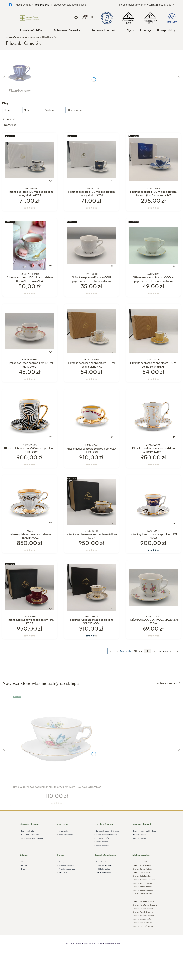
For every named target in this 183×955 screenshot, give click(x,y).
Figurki (130, 30)
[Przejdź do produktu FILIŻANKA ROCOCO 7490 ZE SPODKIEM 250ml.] (153, 588)
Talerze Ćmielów (102, 845)
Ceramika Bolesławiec (105, 855)
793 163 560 (42, 4)
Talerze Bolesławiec (103, 872)
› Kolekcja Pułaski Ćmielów (142, 912)
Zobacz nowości (167, 683)
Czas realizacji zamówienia (31, 838)
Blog (22, 869)
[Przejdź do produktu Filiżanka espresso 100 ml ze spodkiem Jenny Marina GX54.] (92, 160)
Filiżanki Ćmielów (102, 838)
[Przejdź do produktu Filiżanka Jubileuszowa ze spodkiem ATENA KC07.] (92, 502)
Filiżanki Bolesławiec (103, 865)
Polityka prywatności (66, 865)
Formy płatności (27, 831)
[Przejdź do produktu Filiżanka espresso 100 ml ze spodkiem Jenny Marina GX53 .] (30, 160)
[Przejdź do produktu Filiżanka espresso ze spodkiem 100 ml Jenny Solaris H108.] (153, 331)
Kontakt (23, 865)
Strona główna (12, 37)
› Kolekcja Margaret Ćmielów (143, 901)
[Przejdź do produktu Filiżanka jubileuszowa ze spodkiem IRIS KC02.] (153, 502)
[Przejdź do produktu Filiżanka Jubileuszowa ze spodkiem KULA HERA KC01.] (92, 417)
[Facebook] (10, 4)
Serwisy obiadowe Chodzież (144, 831)
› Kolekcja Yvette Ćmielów (142, 922)
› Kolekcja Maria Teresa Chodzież (144, 905)
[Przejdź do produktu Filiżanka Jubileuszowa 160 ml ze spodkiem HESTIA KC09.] (30, 417)
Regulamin (62, 872)
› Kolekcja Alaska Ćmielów (142, 894)
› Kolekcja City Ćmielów (141, 872)
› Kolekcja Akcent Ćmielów (142, 862)
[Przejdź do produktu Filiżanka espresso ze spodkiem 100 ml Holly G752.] (30, 331)
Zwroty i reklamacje (65, 862)
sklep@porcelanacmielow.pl (70, 4)
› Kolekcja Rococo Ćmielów (143, 915)
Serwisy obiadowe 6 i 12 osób (107, 831)
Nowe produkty (166, 30)
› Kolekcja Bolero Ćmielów (142, 869)
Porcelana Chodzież (103, 30)
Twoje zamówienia (65, 834)
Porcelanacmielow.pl (86, 943)
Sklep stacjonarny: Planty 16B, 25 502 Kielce (145, 4)
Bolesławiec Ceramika (67, 30)
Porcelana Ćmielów (31, 30)
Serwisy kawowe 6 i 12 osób (106, 834)
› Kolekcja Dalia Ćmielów (141, 876)
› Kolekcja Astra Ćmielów (141, 865)
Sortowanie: (9, 119)
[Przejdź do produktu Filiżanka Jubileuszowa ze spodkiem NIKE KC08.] (30, 588)
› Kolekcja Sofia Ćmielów (141, 919)
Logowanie (62, 831)
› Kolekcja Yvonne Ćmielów (142, 926)
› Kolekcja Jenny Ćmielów (142, 886)
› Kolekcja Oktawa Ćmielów (142, 908)
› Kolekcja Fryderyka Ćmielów (143, 879)
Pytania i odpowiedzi (66, 869)
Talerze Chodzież (139, 838)
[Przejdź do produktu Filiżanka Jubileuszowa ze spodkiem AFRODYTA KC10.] (153, 417)
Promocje (146, 30)
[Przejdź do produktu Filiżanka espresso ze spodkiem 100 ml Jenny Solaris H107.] (92, 331)
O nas (23, 862)
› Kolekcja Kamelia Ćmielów (143, 890)
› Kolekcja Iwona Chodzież (142, 883)
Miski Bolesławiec (102, 869)
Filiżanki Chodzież (139, 834)
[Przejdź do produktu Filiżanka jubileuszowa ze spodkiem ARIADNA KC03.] (30, 502)
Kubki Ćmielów (101, 841)
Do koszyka (23, 180)
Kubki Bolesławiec (102, 862)
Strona (138, 651)
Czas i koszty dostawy (29, 834)
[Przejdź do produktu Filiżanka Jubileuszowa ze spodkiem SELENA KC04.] (92, 588)
